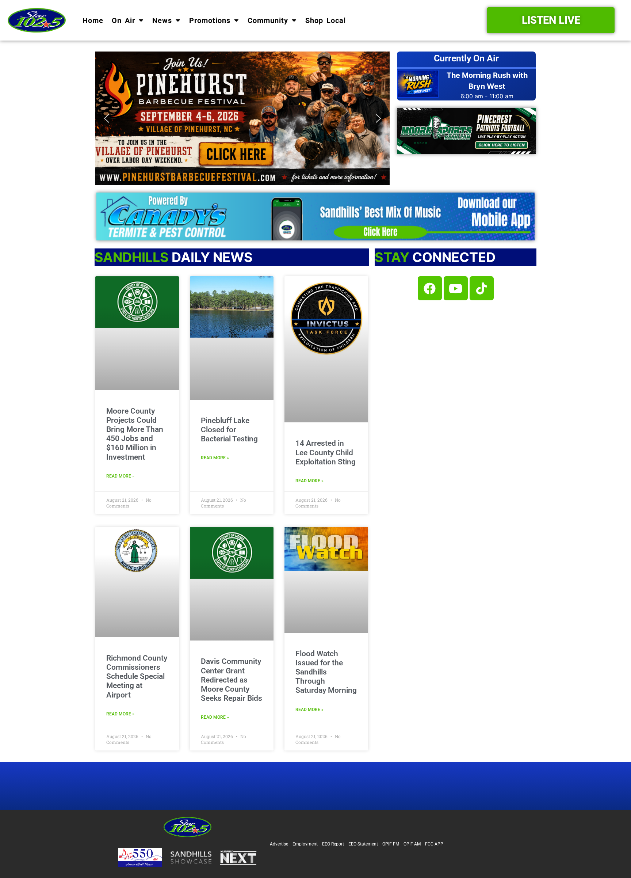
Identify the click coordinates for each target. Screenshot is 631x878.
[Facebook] (430, 288)
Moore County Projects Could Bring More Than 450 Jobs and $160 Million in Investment (134, 434)
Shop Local (325, 20)
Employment (305, 844)
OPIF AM (412, 844)
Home (93, 20)
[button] (242, 118)
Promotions (209, 20)
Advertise (279, 844)
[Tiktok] (482, 288)
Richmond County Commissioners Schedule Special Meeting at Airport (136, 676)
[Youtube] (456, 288)
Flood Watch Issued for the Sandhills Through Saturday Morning (326, 672)
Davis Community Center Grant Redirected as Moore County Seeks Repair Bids (231, 680)
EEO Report (333, 844)
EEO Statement (363, 844)
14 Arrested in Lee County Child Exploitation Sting (325, 452)
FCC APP (434, 844)
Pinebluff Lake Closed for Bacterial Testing (229, 429)
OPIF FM (390, 844)
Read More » (120, 476)
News (162, 20)
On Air (123, 20)
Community (268, 20)
